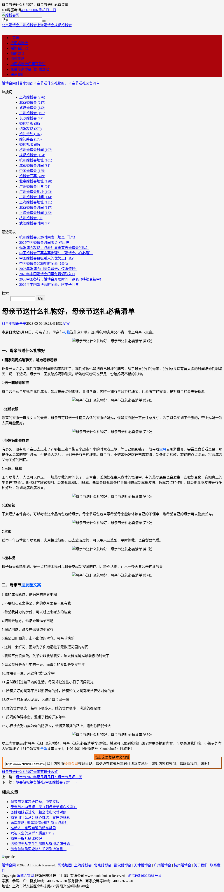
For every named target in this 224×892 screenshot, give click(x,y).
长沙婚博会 (31, 118)
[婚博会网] (10, 15)
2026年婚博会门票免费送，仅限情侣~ (48, 269)
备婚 (43, 748)
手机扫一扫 (47, 10)
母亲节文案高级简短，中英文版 (35, 802)
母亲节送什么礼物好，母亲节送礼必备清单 (66, 83)
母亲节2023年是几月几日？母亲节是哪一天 (49, 777)
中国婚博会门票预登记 (28, 64)
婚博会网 (9, 83)
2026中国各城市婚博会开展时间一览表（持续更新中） (61, 279)
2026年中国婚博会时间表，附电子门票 (49, 284)
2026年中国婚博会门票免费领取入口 (47, 274)
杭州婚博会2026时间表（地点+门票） (48, 237)
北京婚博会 (10, 25)
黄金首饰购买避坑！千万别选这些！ (38, 849)
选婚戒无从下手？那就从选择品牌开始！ (42, 844)
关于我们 (201, 865)
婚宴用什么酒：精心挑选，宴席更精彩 (40, 817)
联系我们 (17, 74)
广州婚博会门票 (34, 186)
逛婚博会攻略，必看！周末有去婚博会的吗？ (54, 248)
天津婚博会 (142, 865)
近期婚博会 (19, 43)
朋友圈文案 (31, 585)
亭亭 (22, 323)
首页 (14, 38)
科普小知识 (24, 83)
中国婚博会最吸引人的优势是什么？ (47, 258)
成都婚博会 (63, 25)
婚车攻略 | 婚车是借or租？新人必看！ (39, 823)
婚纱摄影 (29, 123)
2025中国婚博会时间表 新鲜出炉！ (46, 242)
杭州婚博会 (31, 218)
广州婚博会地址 (35, 192)
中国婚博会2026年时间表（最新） (45, 263)
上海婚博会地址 (35, 202)
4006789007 (29, 10)
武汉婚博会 (32, 108)
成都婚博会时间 (34, 165)
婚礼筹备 (30, 139)
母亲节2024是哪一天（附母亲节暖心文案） (43, 807)
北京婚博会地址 (35, 181)
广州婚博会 (28, 25)
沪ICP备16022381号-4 (144, 876)
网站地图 (65, 865)
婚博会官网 (25, 876)
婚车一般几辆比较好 (26, 838)
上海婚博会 (45, 25)
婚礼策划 (30, 134)
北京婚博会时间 (35, 207)
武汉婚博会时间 (34, 223)
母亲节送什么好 (45, 772)
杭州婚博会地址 (35, 160)
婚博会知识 (19, 48)
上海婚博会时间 (35, 213)
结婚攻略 (17, 59)
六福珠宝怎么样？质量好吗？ (33, 833)
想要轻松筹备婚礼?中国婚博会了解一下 (46, 782)
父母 (162, 449)
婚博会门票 (32, 176)
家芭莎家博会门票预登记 (29, 69)
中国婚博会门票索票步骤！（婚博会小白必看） (56, 253)
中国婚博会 (32, 171)
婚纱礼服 (29, 144)
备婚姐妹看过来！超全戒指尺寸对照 (38, 812)
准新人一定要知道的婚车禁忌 (33, 828)
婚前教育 (17, 53)
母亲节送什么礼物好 (17, 772)
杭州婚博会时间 (35, 150)
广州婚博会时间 (35, 197)
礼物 (66, 332)
